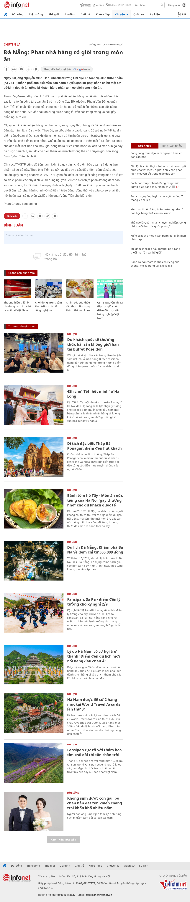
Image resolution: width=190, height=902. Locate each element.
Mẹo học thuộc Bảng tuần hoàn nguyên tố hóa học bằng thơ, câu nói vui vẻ (157, 211)
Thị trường (36, 14)
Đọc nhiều (144, 145)
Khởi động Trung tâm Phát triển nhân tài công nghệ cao (48, 306)
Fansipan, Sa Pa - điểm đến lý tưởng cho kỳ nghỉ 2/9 (93, 602)
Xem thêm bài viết (63, 839)
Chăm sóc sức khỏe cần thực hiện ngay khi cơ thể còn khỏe (78, 306)
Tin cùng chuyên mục (21, 326)
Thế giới (54, 14)
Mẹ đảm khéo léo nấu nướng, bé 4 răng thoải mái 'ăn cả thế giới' (155, 250)
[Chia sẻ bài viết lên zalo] (14, 69)
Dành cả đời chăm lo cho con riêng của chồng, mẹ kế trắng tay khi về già (155, 263)
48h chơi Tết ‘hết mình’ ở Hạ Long (93, 394)
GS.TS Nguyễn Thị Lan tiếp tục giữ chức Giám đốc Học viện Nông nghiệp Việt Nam (111, 310)
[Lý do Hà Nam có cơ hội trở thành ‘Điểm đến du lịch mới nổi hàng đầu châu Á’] (33, 665)
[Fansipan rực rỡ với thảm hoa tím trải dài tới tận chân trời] (33, 763)
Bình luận (12, 216)
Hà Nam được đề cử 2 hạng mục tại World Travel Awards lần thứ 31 (93, 704)
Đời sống (17, 14)
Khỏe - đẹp (103, 14)
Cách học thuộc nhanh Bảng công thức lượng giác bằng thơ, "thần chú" (155, 185)
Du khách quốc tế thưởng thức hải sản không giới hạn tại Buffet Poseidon (93, 344)
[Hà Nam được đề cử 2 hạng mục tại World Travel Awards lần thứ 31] (33, 713)
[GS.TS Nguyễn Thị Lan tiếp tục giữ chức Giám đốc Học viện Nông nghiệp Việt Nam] (111, 288)
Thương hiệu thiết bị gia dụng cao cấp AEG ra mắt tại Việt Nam (17, 306)
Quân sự (138, 14)
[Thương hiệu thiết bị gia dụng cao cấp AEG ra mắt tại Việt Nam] (17, 288)
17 (177, 187)
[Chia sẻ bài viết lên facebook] (6, 69)
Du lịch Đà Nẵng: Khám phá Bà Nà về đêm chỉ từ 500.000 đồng (95, 550)
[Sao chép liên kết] (29, 69)
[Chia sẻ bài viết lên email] (21, 69)
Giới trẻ (85, 14)
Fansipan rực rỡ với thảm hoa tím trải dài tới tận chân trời (94, 752)
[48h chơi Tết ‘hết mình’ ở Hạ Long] (33, 405)
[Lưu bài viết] (36, 69)
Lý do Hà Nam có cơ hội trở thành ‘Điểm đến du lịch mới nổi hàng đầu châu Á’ (93, 656)
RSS (184, 14)
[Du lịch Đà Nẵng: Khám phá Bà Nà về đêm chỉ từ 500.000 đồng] (33, 561)
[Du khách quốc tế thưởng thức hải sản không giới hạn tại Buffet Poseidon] (33, 353)
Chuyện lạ (121, 14)
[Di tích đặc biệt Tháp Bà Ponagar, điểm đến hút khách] (33, 457)
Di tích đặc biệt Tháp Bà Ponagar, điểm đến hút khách (94, 446)
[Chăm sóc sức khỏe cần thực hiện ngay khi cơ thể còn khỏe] (80, 288)
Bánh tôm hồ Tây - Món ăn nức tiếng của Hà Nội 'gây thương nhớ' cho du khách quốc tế (95, 500)
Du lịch (72, 334)
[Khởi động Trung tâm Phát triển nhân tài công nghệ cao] (48, 288)
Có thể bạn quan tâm (21, 273)
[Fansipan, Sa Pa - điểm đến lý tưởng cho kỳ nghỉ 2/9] (33, 613)
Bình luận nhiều (172, 145)
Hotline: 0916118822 (120, 4)
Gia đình (70, 14)
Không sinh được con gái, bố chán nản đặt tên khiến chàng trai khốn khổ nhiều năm (94, 803)
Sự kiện (155, 14)
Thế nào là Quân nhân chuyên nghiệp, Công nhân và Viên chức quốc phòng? (158, 224)
